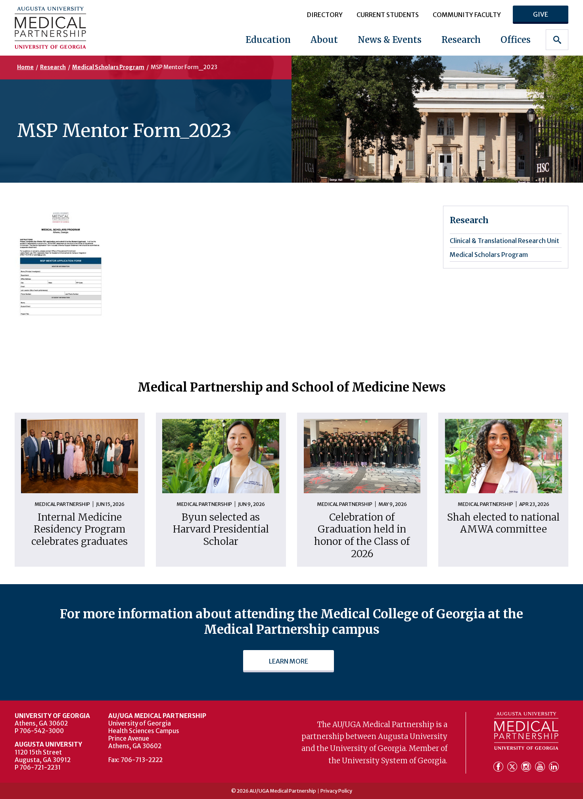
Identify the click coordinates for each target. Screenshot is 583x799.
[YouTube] (541, 767)
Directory (325, 15)
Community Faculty (467, 15)
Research (461, 39)
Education (268, 39)
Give (540, 14)
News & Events (390, 39)
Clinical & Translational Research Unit (504, 241)
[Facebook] (499, 767)
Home (25, 67)
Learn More (288, 661)
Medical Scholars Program (108, 67)
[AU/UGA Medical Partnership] (64, 27)
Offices (516, 39)
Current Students (388, 15)
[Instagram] (527, 767)
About (324, 39)
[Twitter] (513, 767)
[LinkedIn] (554, 767)
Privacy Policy (336, 791)
